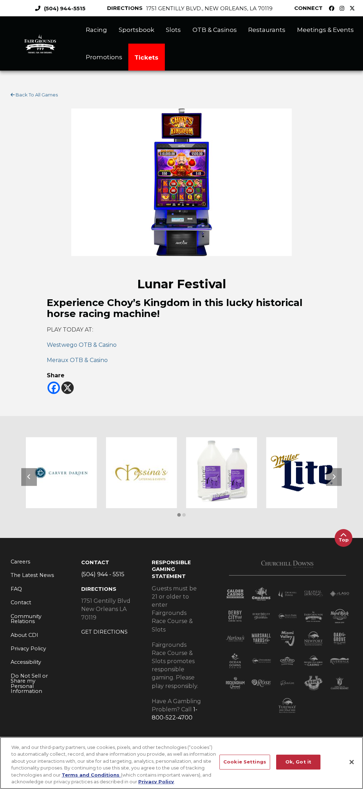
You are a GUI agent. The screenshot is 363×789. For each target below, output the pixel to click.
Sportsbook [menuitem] (136, 29)
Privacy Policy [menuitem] (28, 648)
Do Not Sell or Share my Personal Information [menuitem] (29, 684)
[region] (181, 763)
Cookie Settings (244, 762)
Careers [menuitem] (20, 562)
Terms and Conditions (91, 775)
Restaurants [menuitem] (266, 29)
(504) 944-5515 (64, 8)
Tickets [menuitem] (146, 57)
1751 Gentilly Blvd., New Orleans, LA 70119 (209, 8)
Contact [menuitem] (21, 602)
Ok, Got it (298, 762)
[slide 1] (184, 515)
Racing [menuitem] (96, 29)
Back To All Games (36, 95)
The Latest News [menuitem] (32, 575)
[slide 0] (179, 515)
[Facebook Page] (333, 8)
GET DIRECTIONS (104, 632)
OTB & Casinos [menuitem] (214, 29)
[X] (67, 388)
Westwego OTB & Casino (82, 344)
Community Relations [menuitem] (26, 619)
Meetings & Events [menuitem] (325, 29)
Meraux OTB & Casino (77, 360)
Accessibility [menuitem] (26, 662)
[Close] (351, 762)
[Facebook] (54, 388)
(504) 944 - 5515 (102, 574)
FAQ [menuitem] (16, 589)
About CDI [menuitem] (24, 635)
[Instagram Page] (344, 8)
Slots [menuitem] (173, 29)
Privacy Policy (156, 781)
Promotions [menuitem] (104, 57)
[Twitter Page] (354, 8)
